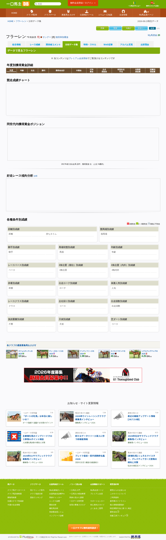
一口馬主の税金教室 (77, 494)
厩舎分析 (52, 505)
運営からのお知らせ (118, 490)
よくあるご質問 (96, 508)
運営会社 (114, 512)
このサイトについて (118, 494)
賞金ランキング (36, 497)
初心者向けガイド (97, 505)
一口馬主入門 (74, 490)
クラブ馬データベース (16, 490)
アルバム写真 (126, 44)
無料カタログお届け (152, 6)
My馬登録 (152, 35)
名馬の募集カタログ (77, 505)
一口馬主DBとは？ (134, 6)
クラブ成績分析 (36, 494)
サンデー (47, 37)
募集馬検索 (11, 497)
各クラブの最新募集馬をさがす (21, 345)
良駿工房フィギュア (118, 516)
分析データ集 (71, 44)
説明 (35, 176)
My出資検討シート (56, 490)
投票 (152, 28)
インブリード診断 (56, 516)
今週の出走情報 (13, 505)
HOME (10, 21)
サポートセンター (97, 501)
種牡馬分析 (53, 508)
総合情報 (16, 44)
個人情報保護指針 (117, 505)
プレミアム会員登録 (78, 58)
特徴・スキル (89, 44)
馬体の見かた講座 (76, 497)
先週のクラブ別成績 (15, 501)
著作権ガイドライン (118, 501)
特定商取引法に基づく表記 (120, 508)
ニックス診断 (54, 501)
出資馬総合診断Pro (57, 494)
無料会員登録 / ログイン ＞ (83, 3)
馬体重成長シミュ (56, 512)
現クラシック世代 (37, 490)
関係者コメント (53, 44)
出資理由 (145, 44)
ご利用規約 (114, 497)
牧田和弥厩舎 (62, 37)
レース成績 (35, 44)
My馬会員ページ (96, 490)
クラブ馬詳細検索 (14, 494)
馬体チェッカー (55, 497)
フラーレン (21, 21)
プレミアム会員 (96, 494)
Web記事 (108, 44)
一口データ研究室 (76, 501)
